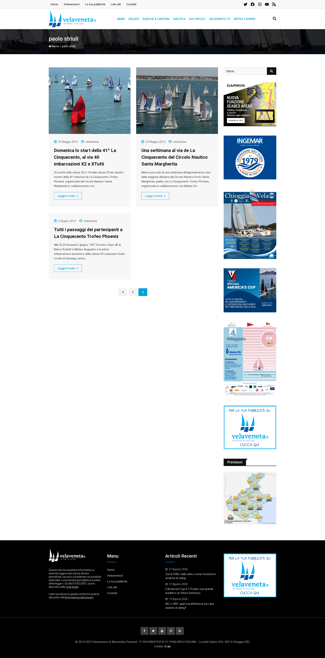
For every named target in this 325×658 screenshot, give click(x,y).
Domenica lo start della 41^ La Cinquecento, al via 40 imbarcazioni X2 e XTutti (85, 157)
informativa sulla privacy (79, 597)
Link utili (116, 4)
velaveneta (92, 141)
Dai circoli (197, 19)
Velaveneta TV (219, 19)
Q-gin (167, 646)
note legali (72, 586)
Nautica (179, 19)
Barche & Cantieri (156, 19)
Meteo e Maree (244, 19)
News (121, 19)
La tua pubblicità (95, 4)
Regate (134, 19)
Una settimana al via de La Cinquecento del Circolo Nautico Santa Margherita (174, 157)
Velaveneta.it (72, 4)
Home (54, 4)
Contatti (131, 4)
